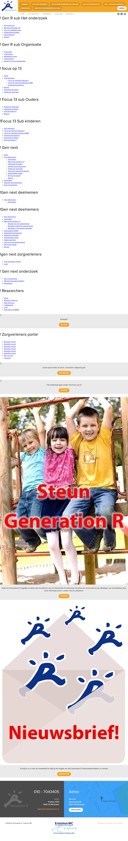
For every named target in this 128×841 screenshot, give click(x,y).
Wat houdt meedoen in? (16, 162)
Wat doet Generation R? (12, 28)
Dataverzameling (10, 240)
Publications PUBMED (11, 310)
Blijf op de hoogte (14, 176)
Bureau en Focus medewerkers (15, 61)
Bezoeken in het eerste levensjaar (20, 228)
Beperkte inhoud (10, 342)
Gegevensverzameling (16, 85)
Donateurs (58, 14)
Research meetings (10, 300)
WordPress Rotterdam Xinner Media (110, 823)
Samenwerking (9, 35)
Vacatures (70, 14)
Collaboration (8, 305)
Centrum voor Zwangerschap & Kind (47, 8)
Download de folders (11, 90)
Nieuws (6, 37)
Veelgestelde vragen (15, 173)
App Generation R (10, 111)
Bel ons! (64, 325)
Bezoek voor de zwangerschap (19, 224)
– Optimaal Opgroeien (114, 4)
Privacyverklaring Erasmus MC (64, 833)
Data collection (9, 303)
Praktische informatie (11, 92)
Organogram (8, 54)
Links (6, 307)
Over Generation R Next (12, 262)
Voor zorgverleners (10, 185)
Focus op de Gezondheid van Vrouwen (65, 4)
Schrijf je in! (64, 774)
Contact (122, 8)
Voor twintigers (9, 78)
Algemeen (24, 4)
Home (22, 14)
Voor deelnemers (10, 157)
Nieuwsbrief (8, 283)
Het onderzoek (33, 14)
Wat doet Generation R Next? (14, 281)
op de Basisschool (91, 4)
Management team (10, 56)
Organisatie (46, 14)
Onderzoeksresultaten (12, 32)
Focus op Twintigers (39, 4)
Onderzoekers (9, 59)
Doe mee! (64, 390)
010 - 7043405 (46, 791)
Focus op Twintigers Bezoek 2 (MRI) (20, 83)
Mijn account (8, 356)
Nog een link (64, 373)
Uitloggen (7, 358)
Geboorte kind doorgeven (17, 167)
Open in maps (76, 810)
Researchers (25, 8)
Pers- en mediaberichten (12, 30)
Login (6, 264)
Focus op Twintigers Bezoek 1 (18, 81)
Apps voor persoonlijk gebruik (18, 171)
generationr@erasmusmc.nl (48, 809)
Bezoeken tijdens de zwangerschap (20, 226)
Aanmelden (12, 160)
